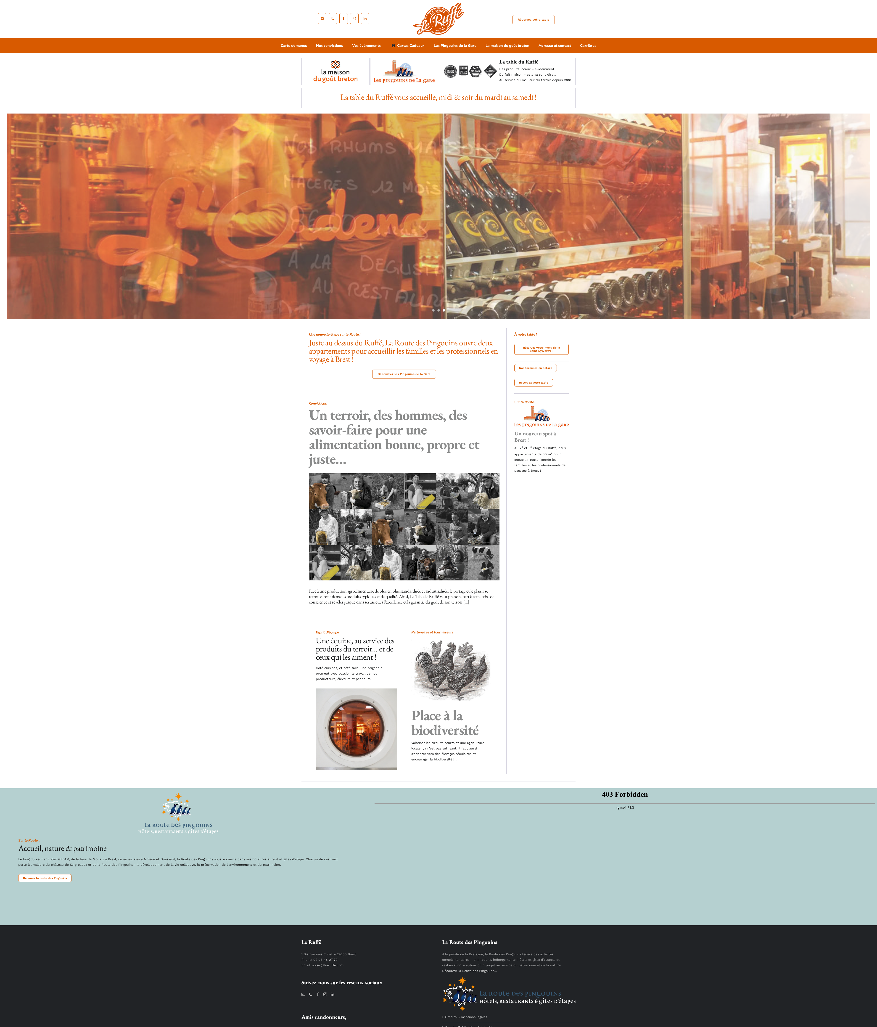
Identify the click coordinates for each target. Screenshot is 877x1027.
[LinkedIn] (332, 994)
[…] (465, 602)
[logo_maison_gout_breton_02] (335, 61)
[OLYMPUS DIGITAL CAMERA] (356, 690)
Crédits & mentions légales (466, 1017)
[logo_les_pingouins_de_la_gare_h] (404, 61)
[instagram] (354, 18)
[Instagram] (325, 994)
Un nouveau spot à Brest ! (535, 437)
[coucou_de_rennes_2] (452, 639)
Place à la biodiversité (444, 722)
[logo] (438, 4)
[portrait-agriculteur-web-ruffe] (404, 475)
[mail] (322, 18)
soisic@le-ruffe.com (327, 965)
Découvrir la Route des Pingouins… (469, 971)
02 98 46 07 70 (325, 959)
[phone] (333, 18)
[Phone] (310, 994)
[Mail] (303, 994)
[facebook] (343, 18)
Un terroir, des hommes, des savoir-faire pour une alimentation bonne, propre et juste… (394, 436)
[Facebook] (318, 994)
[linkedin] (365, 18)
